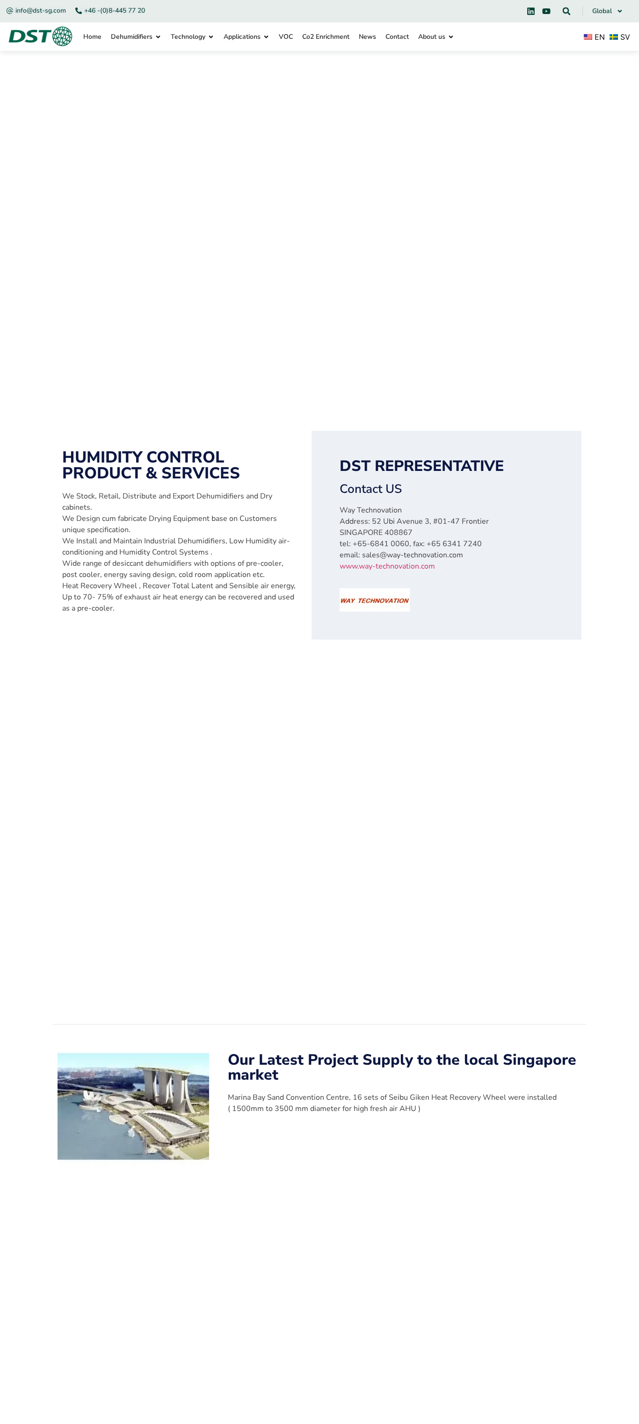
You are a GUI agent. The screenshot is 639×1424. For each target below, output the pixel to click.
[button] (566, 11)
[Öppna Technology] (211, 37)
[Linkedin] (531, 11)
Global (602, 11)
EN (598, 37)
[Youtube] (546, 11)
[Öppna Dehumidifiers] (158, 37)
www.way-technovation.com (387, 566)
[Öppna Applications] (266, 37)
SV (624, 37)
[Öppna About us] (451, 37)
